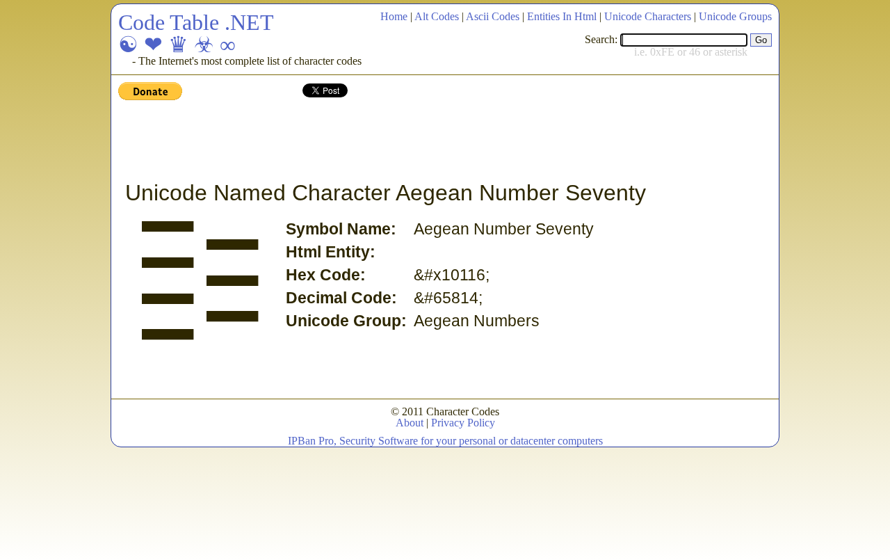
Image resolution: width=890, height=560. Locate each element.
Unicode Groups (735, 16)
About (409, 423)
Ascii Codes (492, 16)
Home (393, 16)
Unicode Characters (647, 16)
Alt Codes (436, 16)
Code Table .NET (196, 22)
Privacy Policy (463, 423)
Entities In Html (562, 16)
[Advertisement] (371, 141)
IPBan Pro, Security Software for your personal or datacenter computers (445, 441)
